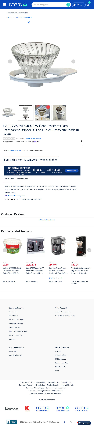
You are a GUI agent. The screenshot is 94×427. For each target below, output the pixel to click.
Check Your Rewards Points (65, 316)
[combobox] (51, 4)
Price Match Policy (27, 382)
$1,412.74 (31, 264)
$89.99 (73, 262)
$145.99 (52, 264)
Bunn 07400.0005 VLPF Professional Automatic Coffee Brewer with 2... (35, 270)
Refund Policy (67, 382)
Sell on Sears (13, 351)
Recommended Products (16, 231)
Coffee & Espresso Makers (24, 17)
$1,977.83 (29, 262)
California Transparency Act (56, 388)
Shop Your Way (60, 367)
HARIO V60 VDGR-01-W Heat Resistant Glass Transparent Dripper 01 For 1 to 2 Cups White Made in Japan (41, 130)
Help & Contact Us (15, 335)
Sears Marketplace (17, 347)
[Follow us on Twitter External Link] (71, 422)
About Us (12, 339)
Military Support (61, 359)
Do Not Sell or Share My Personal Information (46, 394)
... (13, 17)
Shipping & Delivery (16, 323)
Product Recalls (14, 327)
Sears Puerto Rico (61, 363)
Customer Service (16, 308)
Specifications (22, 179)
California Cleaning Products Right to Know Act (46, 391)
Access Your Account (62, 312)
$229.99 (51, 262)
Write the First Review (33, 138)
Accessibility (41, 382)
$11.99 (5, 262)
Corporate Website (26, 385)
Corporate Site (60, 355)
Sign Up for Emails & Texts (18, 331)
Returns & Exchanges (16, 320)
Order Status (13, 316)
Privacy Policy (40, 385)
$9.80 (5, 264)
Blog (57, 371)
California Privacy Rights (35, 388)
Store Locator (13, 312)
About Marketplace (15, 355)
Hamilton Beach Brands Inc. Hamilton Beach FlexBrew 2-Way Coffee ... (58, 270)
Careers (58, 351)
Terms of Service (53, 382)
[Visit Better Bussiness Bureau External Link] (12, 422)
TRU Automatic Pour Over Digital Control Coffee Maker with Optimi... (81, 270)
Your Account (61, 308)
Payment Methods (67, 385)
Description (9, 178)
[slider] (54, 277)
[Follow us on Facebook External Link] (64, 422)
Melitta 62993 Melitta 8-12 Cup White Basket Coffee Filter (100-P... (12, 270)
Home (9, 17)
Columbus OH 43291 (15, 150)
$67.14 (75, 264)
